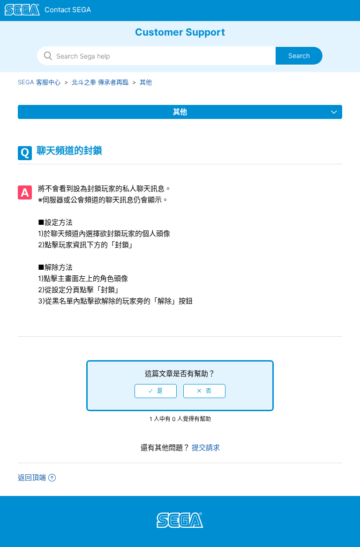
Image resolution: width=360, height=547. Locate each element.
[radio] (156, 391)
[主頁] (48, 11)
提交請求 (205, 447)
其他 (146, 82)
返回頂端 (32, 477)
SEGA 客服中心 (39, 82)
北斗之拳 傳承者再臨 (100, 82)
